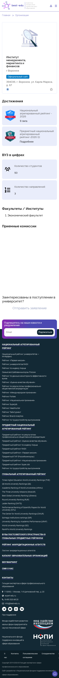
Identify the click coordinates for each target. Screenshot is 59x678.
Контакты (15, 654)
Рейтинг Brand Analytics (12, 416)
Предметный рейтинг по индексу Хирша (20, 445)
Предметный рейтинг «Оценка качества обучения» (24, 441)
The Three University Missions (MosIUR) (19, 492)
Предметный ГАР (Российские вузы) (18, 456)
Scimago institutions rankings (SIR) (17, 518)
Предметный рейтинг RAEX (14, 449)
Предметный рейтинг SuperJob (16, 464)
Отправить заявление (29, 308)
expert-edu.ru (10, 596)
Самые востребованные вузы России (19, 372)
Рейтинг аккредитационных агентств (23, 544)
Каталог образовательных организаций (24, 555)
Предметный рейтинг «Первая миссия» (19, 453)
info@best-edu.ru (12, 603)
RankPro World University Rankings (17, 529)
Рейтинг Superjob (9, 404)
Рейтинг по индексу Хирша (14, 368)
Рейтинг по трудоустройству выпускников (21, 420)
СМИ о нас (7, 568)
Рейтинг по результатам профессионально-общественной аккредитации (21, 387)
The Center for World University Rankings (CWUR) (23, 514)
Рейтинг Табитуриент (11, 412)
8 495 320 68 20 (11, 599)
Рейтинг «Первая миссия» (13, 360)
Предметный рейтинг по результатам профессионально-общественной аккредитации (23, 436)
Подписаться (45, 332)
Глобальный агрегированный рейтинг (24, 474)
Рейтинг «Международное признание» (19, 392)
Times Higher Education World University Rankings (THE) (26, 480)
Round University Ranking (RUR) (15, 500)
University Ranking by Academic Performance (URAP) (24, 521)
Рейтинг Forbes (9, 396)
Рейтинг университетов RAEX (15, 364)
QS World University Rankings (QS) (16, 484)
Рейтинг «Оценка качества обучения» (18, 382)
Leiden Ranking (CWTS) (12, 503)
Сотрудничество (48, 654)
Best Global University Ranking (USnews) (19, 496)
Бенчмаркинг (9, 562)
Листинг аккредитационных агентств (18, 550)
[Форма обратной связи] (55, 674)
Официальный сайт (18, 76)
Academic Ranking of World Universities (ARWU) (22, 488)
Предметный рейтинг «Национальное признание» (24, 460)
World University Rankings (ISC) (15, 525)
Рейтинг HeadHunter (11, 408)
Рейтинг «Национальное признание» (18, 400)
